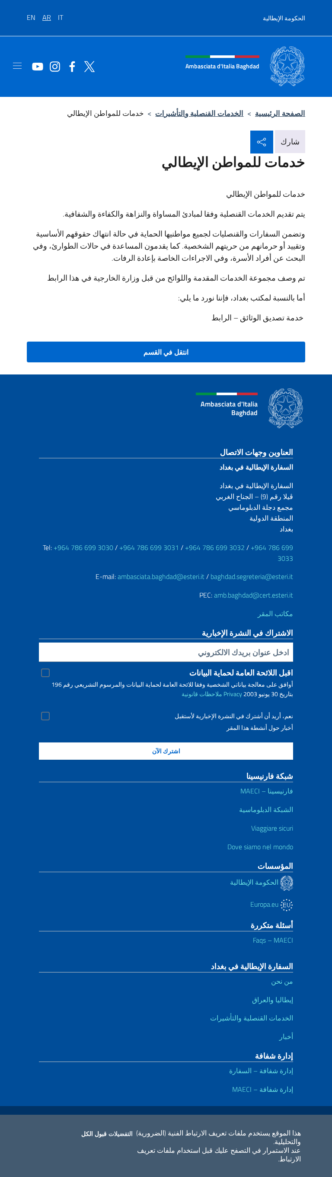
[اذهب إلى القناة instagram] (52, 66)
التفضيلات (121, 1134)
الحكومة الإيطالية (284, 17)
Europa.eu (265, 904)
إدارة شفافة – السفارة (261, 1070)
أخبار (286, 1036)
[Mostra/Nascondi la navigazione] (17, 66)
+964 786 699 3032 (215, 547)
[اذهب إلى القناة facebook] (70, 66)
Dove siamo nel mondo (260, 846)
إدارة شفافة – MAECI (262, 1089)
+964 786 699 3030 (83, 547)
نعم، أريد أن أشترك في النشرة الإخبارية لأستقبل (234, 716)
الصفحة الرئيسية (280, 113)
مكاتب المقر (275, 613)
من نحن (282, 981)
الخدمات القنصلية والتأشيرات (199, 113)
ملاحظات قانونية (202, 693)
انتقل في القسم (166, 352)
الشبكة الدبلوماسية (266, 809)
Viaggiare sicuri (272, 828)
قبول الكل (94, 1134)
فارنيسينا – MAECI (266, 791)
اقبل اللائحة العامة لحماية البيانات (241, 672)
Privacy (232, 693)
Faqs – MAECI (273, 940)
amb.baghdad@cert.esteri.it (253, 595)
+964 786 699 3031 (149, 547)
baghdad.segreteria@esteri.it (252, 576)
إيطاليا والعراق (272, 1000)
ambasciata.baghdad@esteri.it (161, 576)
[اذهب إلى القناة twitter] (87, 66)
